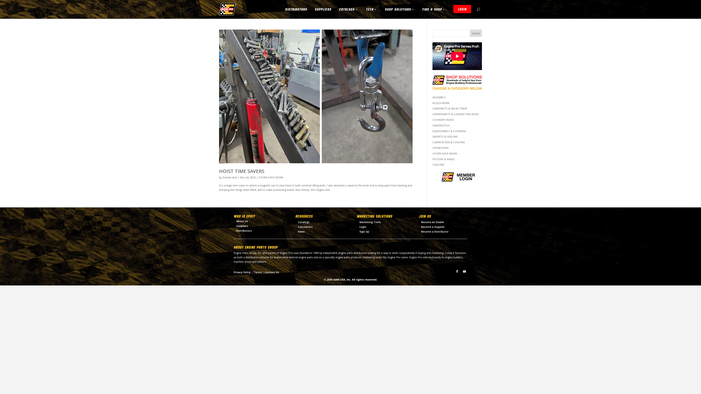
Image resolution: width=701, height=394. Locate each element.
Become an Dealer (432, 222)
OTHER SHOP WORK (271, 177)
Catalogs (347, 9)
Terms (258, 272)
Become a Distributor (435, 231)
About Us (242, 221)
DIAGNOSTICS (441, 125)
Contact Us (272, 272)
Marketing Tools (370, 222)
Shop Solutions (398, 9)
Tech (370, 9)
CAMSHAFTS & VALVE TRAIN (449, 108)
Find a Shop (432, 9)
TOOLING (438, 164)
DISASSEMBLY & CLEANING (449, 131)
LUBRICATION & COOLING (448, 142)
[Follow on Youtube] (464, 271)
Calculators (305, 227)
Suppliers (323, 9)
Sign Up (364, 231)
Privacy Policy (242, 272)
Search (476, 33)
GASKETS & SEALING (445, 136)
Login (362, 227)
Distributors (296, 9)
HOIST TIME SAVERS (241, 171)
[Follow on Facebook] (457, 271)
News (301, 231)
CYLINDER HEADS (443, 119)
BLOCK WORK (440, 103)
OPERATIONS (440, 148)
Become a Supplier (433, 227)
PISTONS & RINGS (443, 159)
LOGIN (462, 9)
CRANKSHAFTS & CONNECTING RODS (455, 114)
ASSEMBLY (439, 97)
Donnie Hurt (230, 177)
